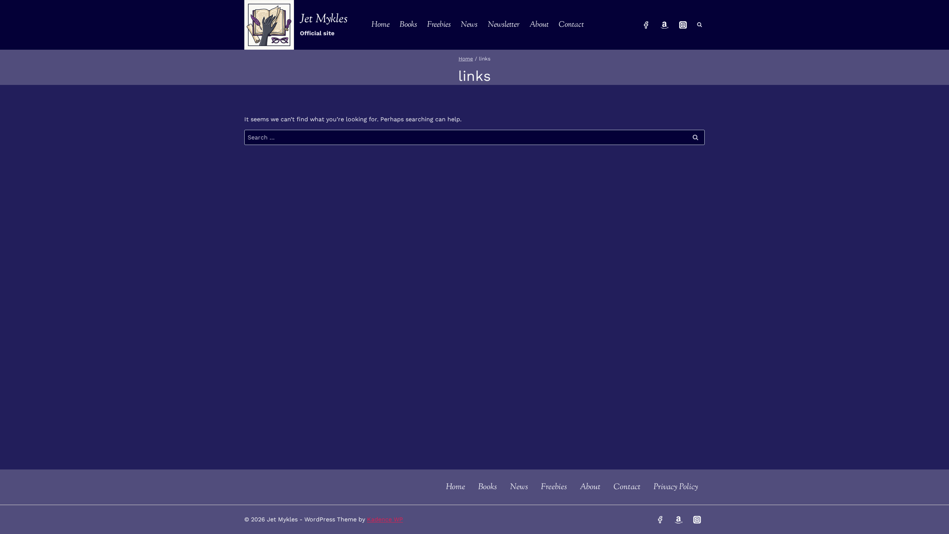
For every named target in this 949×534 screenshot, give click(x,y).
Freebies (439, 24)
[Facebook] (646, 25)
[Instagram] (683, 25)
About (539, 24)
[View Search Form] (699, 25)
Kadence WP (385, 519)
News (469, 24)
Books (408, 24)
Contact (571, 24)
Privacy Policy (676, 487)
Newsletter (503, 24)
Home (380, 24)
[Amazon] (664, 25)
